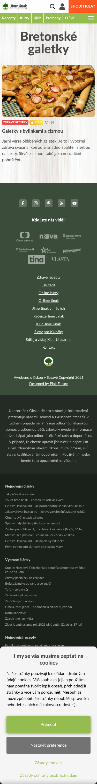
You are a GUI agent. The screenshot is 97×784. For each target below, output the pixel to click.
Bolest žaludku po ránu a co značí (28, 583)
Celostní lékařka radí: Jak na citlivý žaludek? (34, 541)
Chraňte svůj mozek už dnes (24, 517)
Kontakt (48, 347)
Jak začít (48, 285)
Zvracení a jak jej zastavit (22, 595)
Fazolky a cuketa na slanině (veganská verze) (34, 645)
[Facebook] (23, 203)
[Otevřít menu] (90, 18)
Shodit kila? (83, 6)
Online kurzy (48, 293)
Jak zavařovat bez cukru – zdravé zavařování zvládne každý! (45, 511)
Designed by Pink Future (48, 384)
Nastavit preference (48, 745)
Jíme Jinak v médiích (48, 308)
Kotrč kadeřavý (15, 612)
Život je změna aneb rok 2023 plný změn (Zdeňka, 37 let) (43, 624)
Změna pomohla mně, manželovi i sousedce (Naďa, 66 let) (44, 529)
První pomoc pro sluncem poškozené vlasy (34, 546)
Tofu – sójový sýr (16, 589)
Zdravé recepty (15, 122)
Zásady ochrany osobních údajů (48, 775)
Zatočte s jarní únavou (20, 601)
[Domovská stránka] (14, 7)
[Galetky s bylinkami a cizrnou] (48, 91)
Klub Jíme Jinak (48, 324)
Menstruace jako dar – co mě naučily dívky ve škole (40, 535)
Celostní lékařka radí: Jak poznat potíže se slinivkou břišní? (44, 506)
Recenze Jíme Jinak (48, 316)
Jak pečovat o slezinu (19, 494)
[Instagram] (36, 203)
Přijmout (48, 724)
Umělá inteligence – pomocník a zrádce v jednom (38, 607)
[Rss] (61, 203)
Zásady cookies (48, 763)
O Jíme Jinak (49, 301)
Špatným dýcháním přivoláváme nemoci (32, 523)
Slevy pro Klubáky (48, 332)
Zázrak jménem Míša (19, 618)
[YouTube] (74, 203)
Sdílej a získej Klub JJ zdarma (48, 340)
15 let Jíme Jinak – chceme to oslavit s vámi (34, 500)
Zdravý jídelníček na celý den (24, 577)
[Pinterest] (49, 203)
